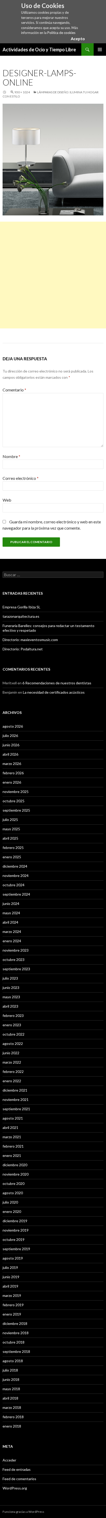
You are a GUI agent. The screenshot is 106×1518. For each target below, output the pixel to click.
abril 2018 (10, 1398)
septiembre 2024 (16, 894)
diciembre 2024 (15, 866)
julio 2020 (10, 1202)
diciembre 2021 (15, 1090)
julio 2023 (10, 978)
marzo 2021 (12, 1137)
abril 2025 (10, 838)
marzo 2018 (12, 1407)
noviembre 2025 (16, 791)
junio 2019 (11, 1277)
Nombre (11, 456)
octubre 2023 (13, 959)
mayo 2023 (11, 997)
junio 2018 (11, 1379)
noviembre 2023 (16, 950)
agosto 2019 (13, 1258)
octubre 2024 (13, 885)
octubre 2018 (13, 1342)
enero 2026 (12, 782)
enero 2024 (12, 941)
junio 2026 (11, 745)
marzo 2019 (12, 1295)
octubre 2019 (13, 1239)
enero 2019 (12, 1314)
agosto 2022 (13, 1043)
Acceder (9, 1460)
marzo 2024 (12, 931)
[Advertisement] (53, 275)
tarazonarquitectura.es (21, 616)
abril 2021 (10, 1127)
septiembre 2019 (16, 1249)
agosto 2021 (13, 1118)
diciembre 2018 (15, 1323)
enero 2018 (12, 1426)
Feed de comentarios (19, 1479)
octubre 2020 (13, 1183)
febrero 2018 (13, 1417)
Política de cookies (61, 33)
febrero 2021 (13, 1146)
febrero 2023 (13, 1015)
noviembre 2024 (16, 875)
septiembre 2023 (16, 969)
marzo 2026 (12, 763)
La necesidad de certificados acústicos (54, 692)
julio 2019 (10, 1267)
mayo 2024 (11, 913)
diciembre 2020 (15, 1165)
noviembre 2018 (16, 1333)
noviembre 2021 (16, 1099)
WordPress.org (15, 1488)
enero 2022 (12, 1081)
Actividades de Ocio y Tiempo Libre (39, 49)
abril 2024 (10, 922)
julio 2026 (10, 735)
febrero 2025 (13, 847)
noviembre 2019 (16, 1230)
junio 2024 (11, 903)
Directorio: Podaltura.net (23, 649)
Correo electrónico (21, 478)
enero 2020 (12, 1211)
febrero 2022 (13, 1071)
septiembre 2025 (16, 810)
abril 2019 (10, 1286)
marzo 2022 (12, 1062)
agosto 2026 (13, 726)
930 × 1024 (22, 92)
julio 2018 (10, 1370)
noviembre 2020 (16, 1174)
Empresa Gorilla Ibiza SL (21, 607)
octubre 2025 (13, 801)
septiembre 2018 (16, 1351)
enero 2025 (12, 857)
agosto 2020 (13, 1193)
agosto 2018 (13, 1361)
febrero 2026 (13, 773)
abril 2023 (10, 1006)
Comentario (14, 389)
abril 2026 (10, 754)
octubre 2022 (13, 1034)
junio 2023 (11, 987)
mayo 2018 (11, 1389)
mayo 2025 (11, 829)
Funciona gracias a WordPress (23, 1512)
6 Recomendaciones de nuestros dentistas (56, 683)
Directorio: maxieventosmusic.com (30, 639)
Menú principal (100, 49)
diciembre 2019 (15, 1221)
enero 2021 (12, 1155)
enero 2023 (12, 1025)
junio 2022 (11, 1053)
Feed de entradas (17, 1469)
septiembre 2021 (16, 1109)
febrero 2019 (13, 1305)
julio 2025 (10, 819)
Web (7, 499)
